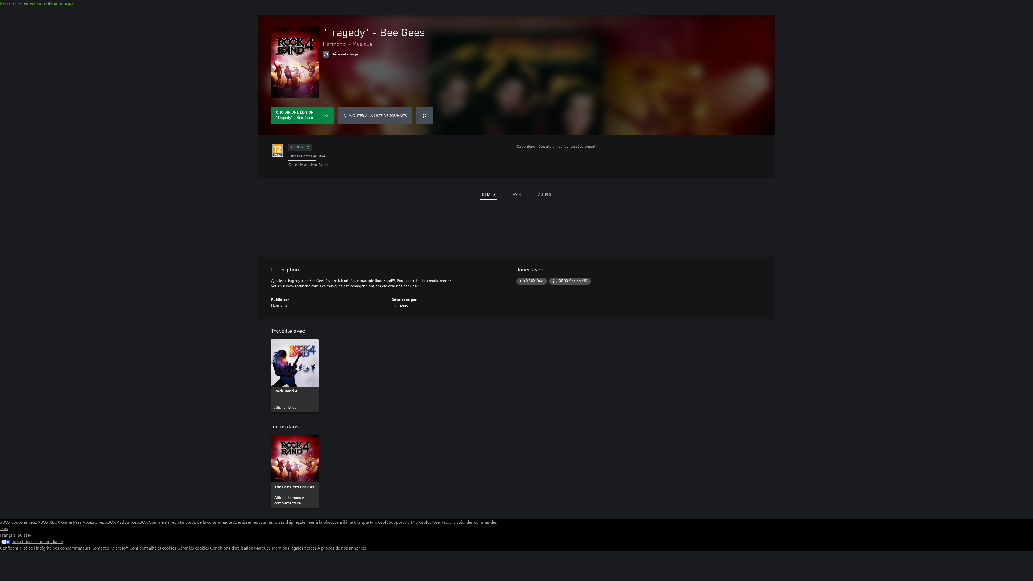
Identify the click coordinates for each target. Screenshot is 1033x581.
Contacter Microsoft (109, 548)
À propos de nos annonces (342, 548)
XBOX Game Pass (65, 522)
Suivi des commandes (476, 522)
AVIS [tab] (517, 194)
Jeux (4, 528)
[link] (295, 375)
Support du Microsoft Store (414, 522)
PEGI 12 (297, 147)
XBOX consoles (14, 522)
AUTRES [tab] (544, 194)
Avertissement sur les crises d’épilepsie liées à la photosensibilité (293, 522)
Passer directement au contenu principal (37, 3)
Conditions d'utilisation (231, 548)
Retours (448, 522)
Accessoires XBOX (100, 522)
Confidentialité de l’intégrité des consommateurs (45, 548)
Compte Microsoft (371, 522)
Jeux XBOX (39, 522)
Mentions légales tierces (294, 548)
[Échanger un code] (424, 115)
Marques (262, 548)
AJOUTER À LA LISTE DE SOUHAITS (378, 115)
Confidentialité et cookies (152, 548)
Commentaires (162, 522)
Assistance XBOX (133, 522)
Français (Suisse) (15, 535)
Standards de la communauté (204, 522)
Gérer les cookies (193, 548)
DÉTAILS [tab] (488, 194)
